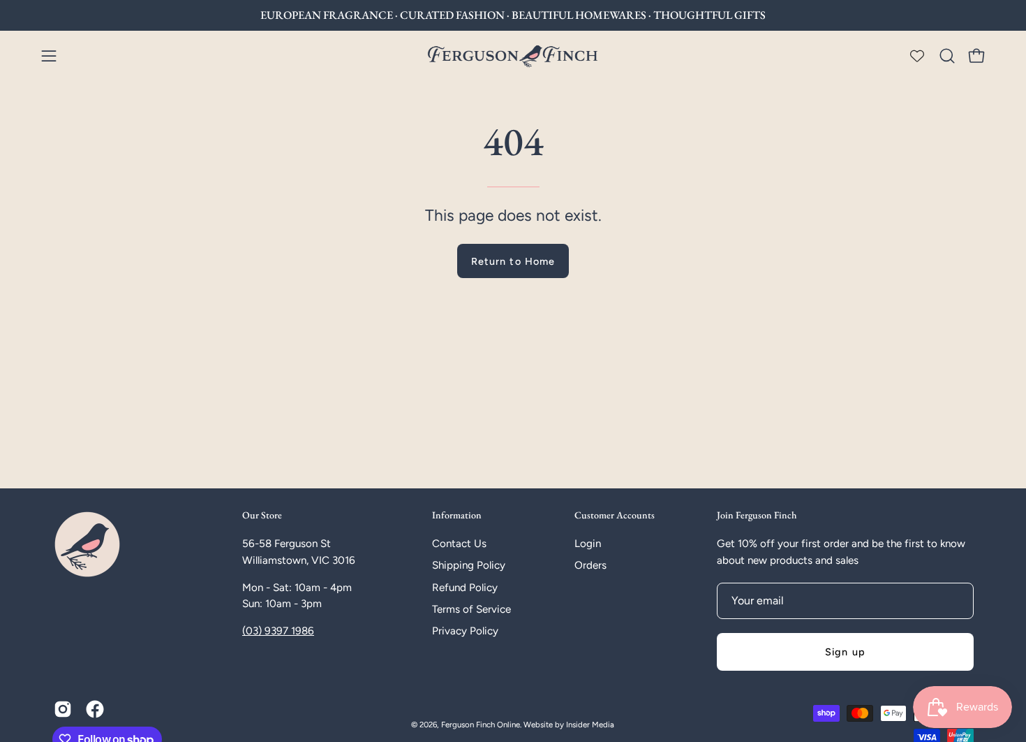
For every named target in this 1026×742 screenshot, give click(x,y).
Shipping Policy (468, 565)
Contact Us (459, 543)
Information (457, 515)
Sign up (845, 652)
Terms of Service (471, 609)
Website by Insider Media (568, 724)
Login (587, 543)
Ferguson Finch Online (480, 724)
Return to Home (513, 261)
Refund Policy (465, 587)
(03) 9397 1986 (278, 631)
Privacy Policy (465, 631)
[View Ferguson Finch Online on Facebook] (94, 709)
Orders (590, 565)
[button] (947, 56)
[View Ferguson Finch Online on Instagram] (62, 709)
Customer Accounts (614, 515)
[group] (513, 15)
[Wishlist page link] (917, 56)
